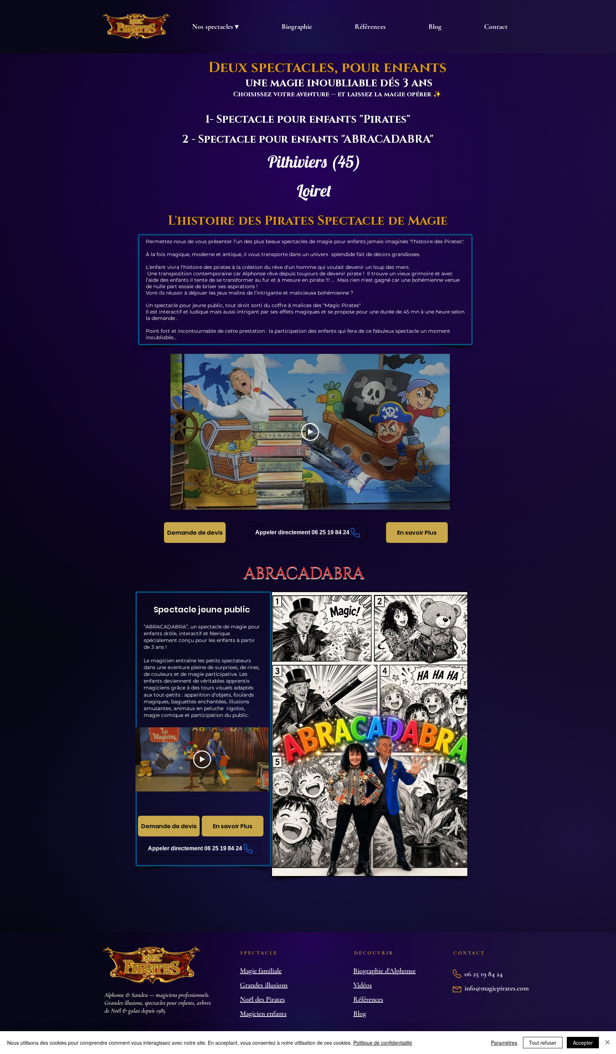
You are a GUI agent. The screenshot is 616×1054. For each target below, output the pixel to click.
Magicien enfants (263, 1013)
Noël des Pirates (262, 999)
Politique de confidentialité (382, 1042)
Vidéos (362, 985)
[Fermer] (607, 1042)
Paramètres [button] (504, 1042)
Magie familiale (261, 971)
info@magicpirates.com (496, 988)
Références (368, 999)
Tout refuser (542, 1042)
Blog (359, 1013)
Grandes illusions (264, 985)
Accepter (583, 1042)
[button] (215, 27)
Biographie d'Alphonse (384, 971)
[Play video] (310, 432)
